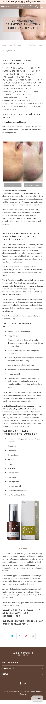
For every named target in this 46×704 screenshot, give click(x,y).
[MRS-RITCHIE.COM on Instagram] (25, 683)
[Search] (36, 6)
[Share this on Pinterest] (26, 636)
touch (14, 578)
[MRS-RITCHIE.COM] (23, 6)
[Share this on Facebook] (19, 636)
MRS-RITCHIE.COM (18, 691)
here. (32, 584)
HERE (17, 616)
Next (40, 45)
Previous (33, 45)
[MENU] (1, 6)
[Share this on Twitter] (12, 636)
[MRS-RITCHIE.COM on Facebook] (20, 683)
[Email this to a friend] (33, 636)
